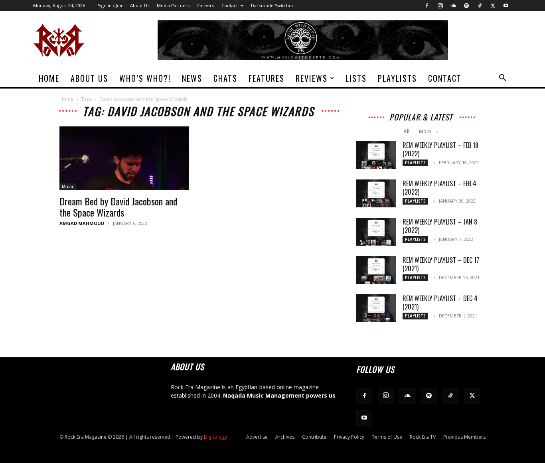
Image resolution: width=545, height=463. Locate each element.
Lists (356, 78)
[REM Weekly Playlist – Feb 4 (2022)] (376, 193)
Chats (225, 78)
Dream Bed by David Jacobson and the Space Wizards (118, 206)
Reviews (312, 78)
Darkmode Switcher (272, 5)
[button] (502, 79)
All (406, 131)
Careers (205, 5)
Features (266, 78)
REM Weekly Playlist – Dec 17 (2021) (441, 264)
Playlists (397, 78)
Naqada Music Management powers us (279, 395)
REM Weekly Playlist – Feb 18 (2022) (440, 149)
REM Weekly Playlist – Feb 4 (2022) (439, 188)
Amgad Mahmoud (81, 223)
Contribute (314, 436)
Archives (284, 436)
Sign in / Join (111, 5)
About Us (139, 5)
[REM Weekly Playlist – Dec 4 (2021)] (376, 308)
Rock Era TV (423, 436)
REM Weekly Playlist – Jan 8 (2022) (440, 226)
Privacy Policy (349, 436)
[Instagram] (440, 5)
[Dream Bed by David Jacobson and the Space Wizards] (124, 158)
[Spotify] (466, 5)
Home (49, 78)
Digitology (215, 436)
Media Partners (173, 5)
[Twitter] (493, 5)
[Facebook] (427, 5)
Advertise (257, 436)
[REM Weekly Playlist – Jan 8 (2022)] (376, 232)
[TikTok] (480, 5)
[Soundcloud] (453, 5)
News (192, 78)
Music (68, 186)
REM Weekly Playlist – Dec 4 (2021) (440, 302)
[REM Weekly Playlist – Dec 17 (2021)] (376, 270)
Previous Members (464, 436)
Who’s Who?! (145, 78)
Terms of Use (387, 436)
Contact (229, 5)
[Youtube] (506, 5)
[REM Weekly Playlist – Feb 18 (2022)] (376, 155)
